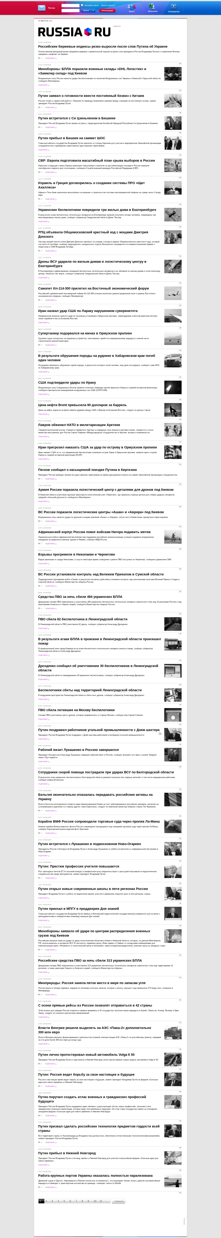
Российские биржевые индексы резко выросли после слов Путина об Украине (102, 46)
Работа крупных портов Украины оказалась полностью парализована (95, 1175)
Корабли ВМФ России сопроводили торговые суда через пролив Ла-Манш (99, 821)
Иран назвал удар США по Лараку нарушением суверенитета (88, 311)
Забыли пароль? (108, 5)
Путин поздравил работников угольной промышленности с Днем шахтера (99, 730)
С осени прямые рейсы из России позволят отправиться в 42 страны (95, 1005)
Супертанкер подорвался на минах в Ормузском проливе (85, 333)
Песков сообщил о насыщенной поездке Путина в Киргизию (87, 470)
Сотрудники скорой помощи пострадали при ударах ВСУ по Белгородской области (106, 772)
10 (95, 1201)
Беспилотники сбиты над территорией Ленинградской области (90, 690)
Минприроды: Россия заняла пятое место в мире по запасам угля (92, 983)
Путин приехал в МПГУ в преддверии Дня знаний (78, 909)
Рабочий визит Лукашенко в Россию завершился (78, 750)
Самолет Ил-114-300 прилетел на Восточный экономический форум (93, 288)
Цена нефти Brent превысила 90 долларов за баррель (82, 405)
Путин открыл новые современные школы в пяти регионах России (93, 889)
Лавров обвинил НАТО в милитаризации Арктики (79, 425)
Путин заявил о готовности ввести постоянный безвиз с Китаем (91, 96)
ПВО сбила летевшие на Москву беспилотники (76, 710)
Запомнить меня (91, 5)
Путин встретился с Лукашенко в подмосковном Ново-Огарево (89, 844)
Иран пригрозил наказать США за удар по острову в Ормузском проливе (97, 447)
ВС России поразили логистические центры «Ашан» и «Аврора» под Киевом (101, 512)
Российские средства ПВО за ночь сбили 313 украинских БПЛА (90, 960)
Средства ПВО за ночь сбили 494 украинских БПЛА (80, 597)
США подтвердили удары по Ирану (67, 382)
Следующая (118, 1201)
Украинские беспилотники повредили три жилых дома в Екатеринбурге (97, 210)
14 (41, 58)
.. (106, 1201)
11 (101, 1201)
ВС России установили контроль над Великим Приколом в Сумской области (101, 574)
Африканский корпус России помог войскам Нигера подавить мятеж (94, 532)
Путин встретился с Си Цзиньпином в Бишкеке (76, 118)
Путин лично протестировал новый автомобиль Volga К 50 (86, 1054)
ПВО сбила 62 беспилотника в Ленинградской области (82, 619)
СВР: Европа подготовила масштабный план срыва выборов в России (96, 160)
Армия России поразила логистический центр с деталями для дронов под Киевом (105, 489)
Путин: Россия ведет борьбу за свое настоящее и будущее (86, 1074)
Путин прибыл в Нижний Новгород (67, 1153)
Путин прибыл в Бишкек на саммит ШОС (71, 138)
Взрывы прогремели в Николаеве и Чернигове (76, 554)
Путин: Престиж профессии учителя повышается (78, 866)
